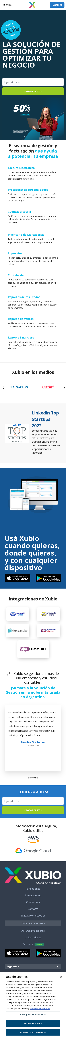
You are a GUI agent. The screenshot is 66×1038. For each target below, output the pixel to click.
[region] (33, 1005)
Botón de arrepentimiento (34, 923)
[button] (29, 778)
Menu (8, 5)
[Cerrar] (61, 976)
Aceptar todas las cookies (33, 1032)
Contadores (33, 902)
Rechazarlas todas (33, 1023)
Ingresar (57, 5)
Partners (32, 944)
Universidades (33, 937)
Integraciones (33, 895)
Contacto (33, 909)
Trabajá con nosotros (33, 915)
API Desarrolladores (33, 930)
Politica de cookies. (40, 1008)
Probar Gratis (33, 91)
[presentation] (3, 387)
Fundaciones (33, 888)
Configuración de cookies (33, 1014)
